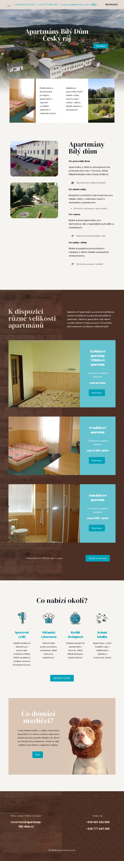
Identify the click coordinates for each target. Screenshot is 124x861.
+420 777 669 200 (48, 4)
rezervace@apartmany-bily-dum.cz (79, 4)
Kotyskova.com (67, 850)
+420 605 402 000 (25, 4)
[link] (34, 158)
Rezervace (100, 46)
